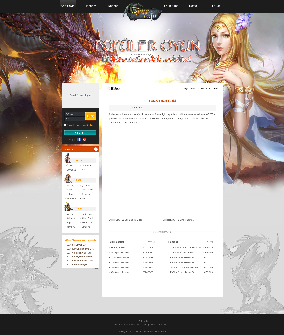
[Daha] (96, 149)
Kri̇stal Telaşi (87, 218)
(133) (82, 256)
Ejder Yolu (205, 88)
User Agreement (149, 325)
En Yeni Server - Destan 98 (182, 262)
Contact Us (164, 325)
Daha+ (95, 269)
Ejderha (69, 214)
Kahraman (71, 170)
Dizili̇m (69, 190)
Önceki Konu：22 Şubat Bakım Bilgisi (125, 220)
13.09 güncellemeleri (120, 267)
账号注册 (80, 132)
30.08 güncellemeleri (120, 272)
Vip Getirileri (87, 214)
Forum (216, 6)
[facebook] (79, 139)
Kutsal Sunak (87, 190)
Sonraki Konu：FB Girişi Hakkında (178, 220)
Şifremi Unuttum (87, 125)
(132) (80, 260)
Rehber (113, 6)
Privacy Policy (132, 325)
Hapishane (71, 198)
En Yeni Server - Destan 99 (182, 257)
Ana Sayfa (68, 6)
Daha (150, 242)
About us (119, 325)
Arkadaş (70, 185)
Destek (193, 6)
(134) (79, 253)
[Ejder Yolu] (142, 13)
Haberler (90, 6)
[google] (83, 139)
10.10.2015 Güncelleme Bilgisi (184, 267)
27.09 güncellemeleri (120, 262)
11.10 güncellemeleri (120, 257)
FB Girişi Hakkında (119, 247)
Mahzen (70, 194)
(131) (79, 264)
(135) (80, 249)
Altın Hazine (87, 222)
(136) (77, 245)
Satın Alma (171, 6)
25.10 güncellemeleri (120, 252)
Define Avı (70, 227)
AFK (83, 170)
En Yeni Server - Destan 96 (182, 272)
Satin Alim (70, 218)
